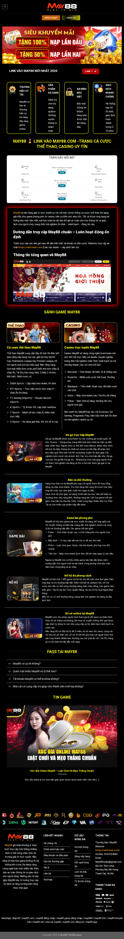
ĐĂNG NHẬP (51, 18)
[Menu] (5, 6)
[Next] (118, 747)
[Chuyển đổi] (10, 664)
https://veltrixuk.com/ (107, 850)
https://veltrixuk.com (30, 247)
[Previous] (6, 747)
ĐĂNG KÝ (71, 18)
